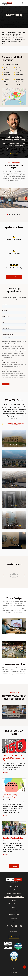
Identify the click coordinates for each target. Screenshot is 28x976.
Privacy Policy (14, 972)
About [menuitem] (14, 900)
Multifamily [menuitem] (14, 911)
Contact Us (14, 936)
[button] (26, 198)
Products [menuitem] (14, 907)
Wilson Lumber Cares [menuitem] (14, 904)
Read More (14, 866)
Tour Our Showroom (14, 886)
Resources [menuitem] (14, 918)
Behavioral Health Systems (14, 893)
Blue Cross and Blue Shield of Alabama (14, 896)
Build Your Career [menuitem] (14, 914)
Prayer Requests (14, 931)
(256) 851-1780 (14, 153)
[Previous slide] (3, 575)
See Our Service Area (14, 277)
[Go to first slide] (25, 575)
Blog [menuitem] (14, 921)
